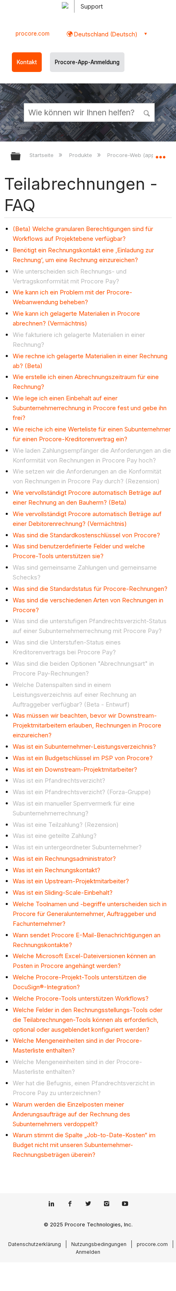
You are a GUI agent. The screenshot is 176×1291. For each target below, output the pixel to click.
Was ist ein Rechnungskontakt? (56, 870)
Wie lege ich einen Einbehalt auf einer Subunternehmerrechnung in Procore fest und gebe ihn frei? (90, 408)
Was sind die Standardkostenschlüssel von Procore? (86, 535)
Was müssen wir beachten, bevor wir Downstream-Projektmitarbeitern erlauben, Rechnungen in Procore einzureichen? (87, 725)
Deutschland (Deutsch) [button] (105, 34)
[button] (147, 112)
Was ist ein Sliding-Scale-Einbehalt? (63, 892)
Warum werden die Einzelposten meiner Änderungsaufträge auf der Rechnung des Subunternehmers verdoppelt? (71, 1114)
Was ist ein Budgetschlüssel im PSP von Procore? (83, 758)
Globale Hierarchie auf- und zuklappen (20, 157)
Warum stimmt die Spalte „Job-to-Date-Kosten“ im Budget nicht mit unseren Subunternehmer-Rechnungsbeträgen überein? (84, 1145)
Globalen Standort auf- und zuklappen (160, 153)
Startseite (42, 155)
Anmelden (88, 1252)
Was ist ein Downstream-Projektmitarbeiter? (75, 769)
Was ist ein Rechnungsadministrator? (64, 858)
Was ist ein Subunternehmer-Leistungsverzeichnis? (84, 746)
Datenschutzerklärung (34, 1244)
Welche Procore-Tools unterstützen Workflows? (81, 998)
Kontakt (27, 62)
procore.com (33, 33)
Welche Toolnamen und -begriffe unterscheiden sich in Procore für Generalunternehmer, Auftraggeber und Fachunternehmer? (90, 913)
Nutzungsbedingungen (98, 1244)
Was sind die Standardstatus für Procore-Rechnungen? (90, 589)
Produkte (81, 155)
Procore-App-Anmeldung (87, 62)
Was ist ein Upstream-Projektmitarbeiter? (71, 881)
